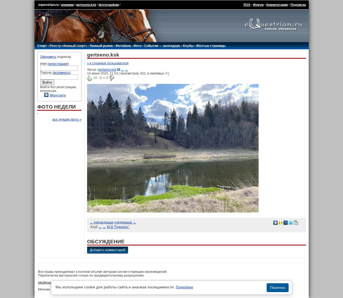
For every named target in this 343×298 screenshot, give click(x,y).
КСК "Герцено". (118, 227)
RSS (247, 5)
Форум (258, 5)
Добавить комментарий (107, 250)
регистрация (58, 64)
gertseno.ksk (86, 5)
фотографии (109, 5)
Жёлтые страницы (211, 46)
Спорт (42, 46)
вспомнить (62, 72)
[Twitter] (291, 222)
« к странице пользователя (108, 63)
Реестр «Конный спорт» (68, 46)
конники (67, 5)
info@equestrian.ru (50, 282)
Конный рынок (101, 46)
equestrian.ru (48, 5)
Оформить (48, 57)
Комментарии (277, 5)
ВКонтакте (58, 95)
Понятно (277, 287)
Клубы (188, 46)
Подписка (298, 5)
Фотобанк (123, 46)
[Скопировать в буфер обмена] (296, 222)
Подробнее (184, 287)
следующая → (125, 222)
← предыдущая (102, 222)
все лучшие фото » (67, 119)
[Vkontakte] (275, 222)
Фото (137, 46)
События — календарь (162, 46)
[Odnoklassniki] (280, 222)
